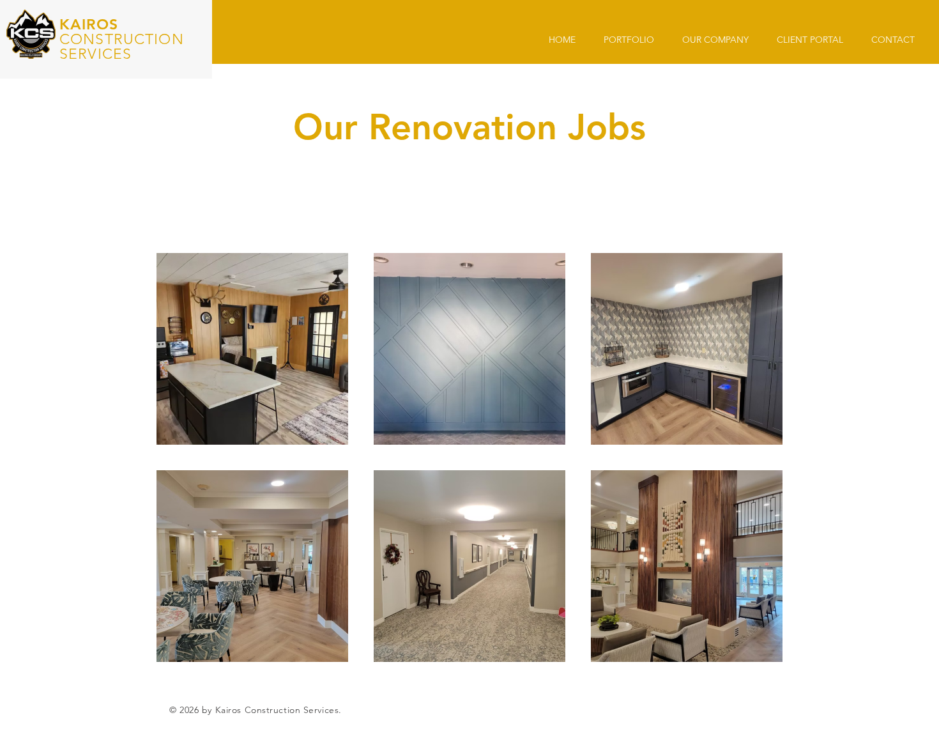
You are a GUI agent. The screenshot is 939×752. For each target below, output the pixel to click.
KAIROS (88, 24)
